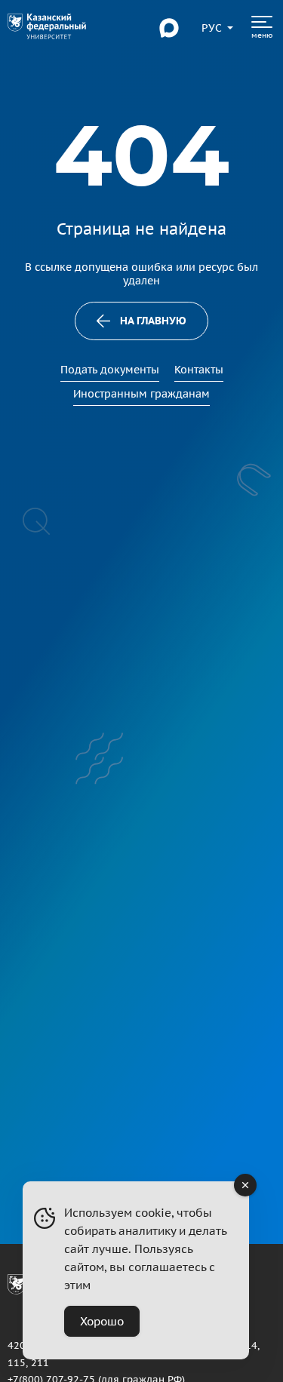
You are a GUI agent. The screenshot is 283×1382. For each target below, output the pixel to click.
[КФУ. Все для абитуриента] (47, 28)
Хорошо (102, 1321)
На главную (153, 320)
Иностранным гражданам (141, 394)
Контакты (198, 369)
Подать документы (109, 369)
